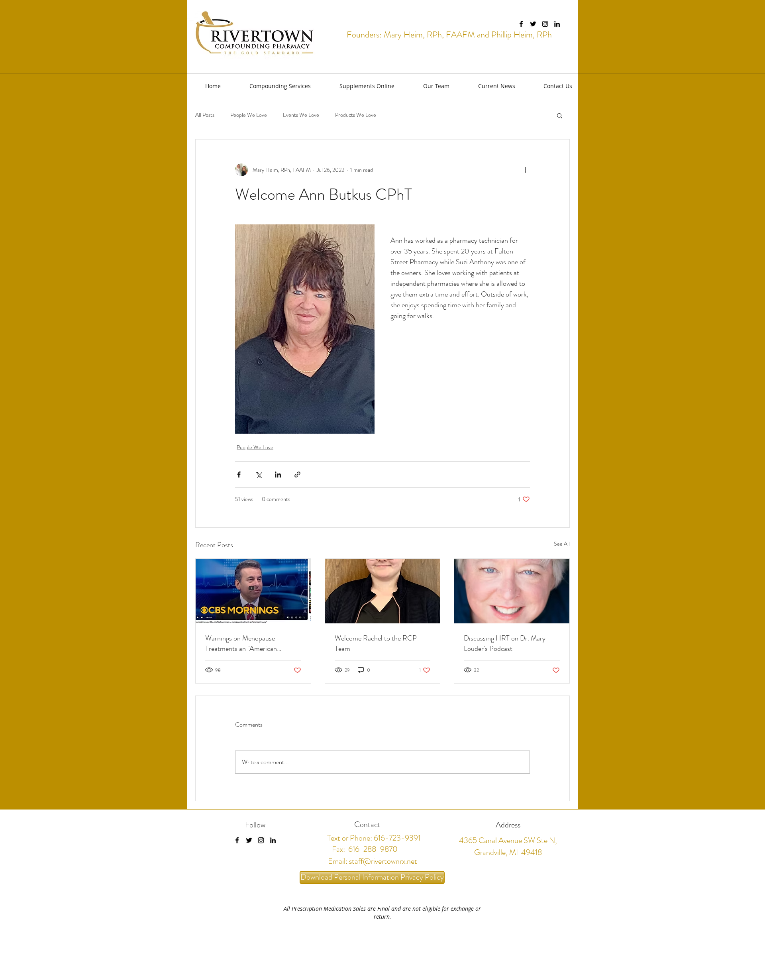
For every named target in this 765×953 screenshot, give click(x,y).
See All (562, 544)
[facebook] (521, 24)
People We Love (248, 115)
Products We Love (355, 115)
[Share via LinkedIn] (278, 474)
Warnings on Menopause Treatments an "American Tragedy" (241, 643)
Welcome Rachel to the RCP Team (376, 643)
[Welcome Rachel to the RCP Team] (382, 591)
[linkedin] (557, 24)
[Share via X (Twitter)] (258, 474)
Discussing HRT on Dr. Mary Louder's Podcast (504, 643)
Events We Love (301, 115)
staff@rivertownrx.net (383, 861)
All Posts (204, 115)
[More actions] (525, 170)
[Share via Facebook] (239, 474)
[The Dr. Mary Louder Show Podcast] (511, 591)
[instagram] (545, 24)
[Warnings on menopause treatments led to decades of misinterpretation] (253, 591)
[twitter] (533, 24)
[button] (272, 86)
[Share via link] (297, 474)
